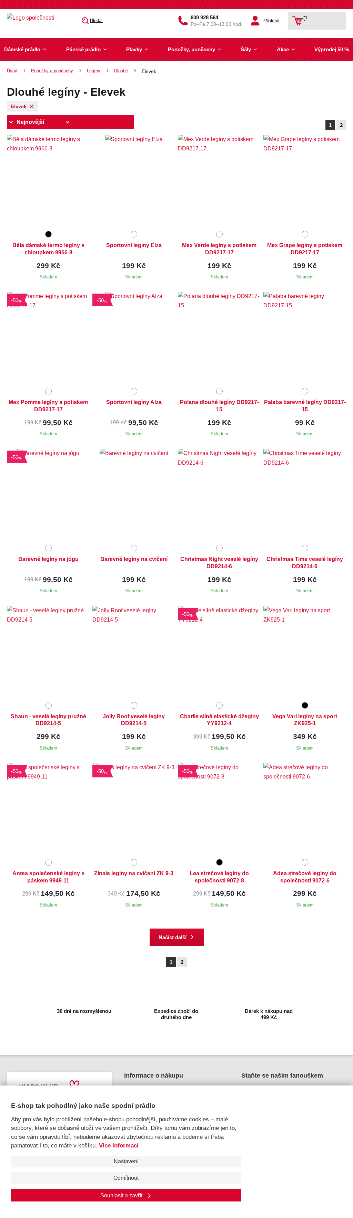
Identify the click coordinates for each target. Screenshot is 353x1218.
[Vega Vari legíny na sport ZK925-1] (304, 652)
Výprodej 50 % (331, 49)
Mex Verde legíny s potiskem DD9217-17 (219, 248)
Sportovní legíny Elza (134, 245)
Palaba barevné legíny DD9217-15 (305, 405)
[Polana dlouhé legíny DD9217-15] (219, 338)
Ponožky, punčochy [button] (191, 49)
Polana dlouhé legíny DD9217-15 (219, 405)
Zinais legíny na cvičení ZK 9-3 (133, 873)
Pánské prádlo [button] (83, 49)
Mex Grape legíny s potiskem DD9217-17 (304, 248)
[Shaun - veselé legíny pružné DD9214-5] (48, 652)
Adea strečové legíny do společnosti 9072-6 (304, 876)
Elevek (19, 106)
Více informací (119, 1145)
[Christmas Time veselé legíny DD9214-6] (304, 495)
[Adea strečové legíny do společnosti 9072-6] (304, 809)
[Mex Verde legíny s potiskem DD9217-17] (219, 181)
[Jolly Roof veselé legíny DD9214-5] (133, 652)
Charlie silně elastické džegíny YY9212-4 (219, 720)
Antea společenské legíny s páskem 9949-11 (48, 876)
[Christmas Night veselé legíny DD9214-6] (219, 495)
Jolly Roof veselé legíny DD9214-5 (134, 720)
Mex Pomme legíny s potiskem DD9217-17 (48, 405)
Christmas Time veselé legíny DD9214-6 (304, 562)
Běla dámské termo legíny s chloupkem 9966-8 (48, 248)
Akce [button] (283, 49)
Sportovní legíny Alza (134, 402)
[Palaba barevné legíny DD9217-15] (304, 338)
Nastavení (126, 1161)
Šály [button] (246, 49)
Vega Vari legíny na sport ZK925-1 (304, 720)
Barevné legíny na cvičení (134, 559)
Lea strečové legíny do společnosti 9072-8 (219, 876)
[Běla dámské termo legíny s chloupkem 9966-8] (48, 181)
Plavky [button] (134, 49)
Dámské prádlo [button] (22, 49)
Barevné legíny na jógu (48, 559)
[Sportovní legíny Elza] (133, 181)
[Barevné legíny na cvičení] (133, 495)
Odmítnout (126, 1178)
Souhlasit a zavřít (122, 1195)
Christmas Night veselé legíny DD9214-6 (219, 562)
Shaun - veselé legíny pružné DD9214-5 (48, 720)
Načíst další (172, 937)
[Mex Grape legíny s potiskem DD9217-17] (304, 181)
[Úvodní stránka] (40, 17)
